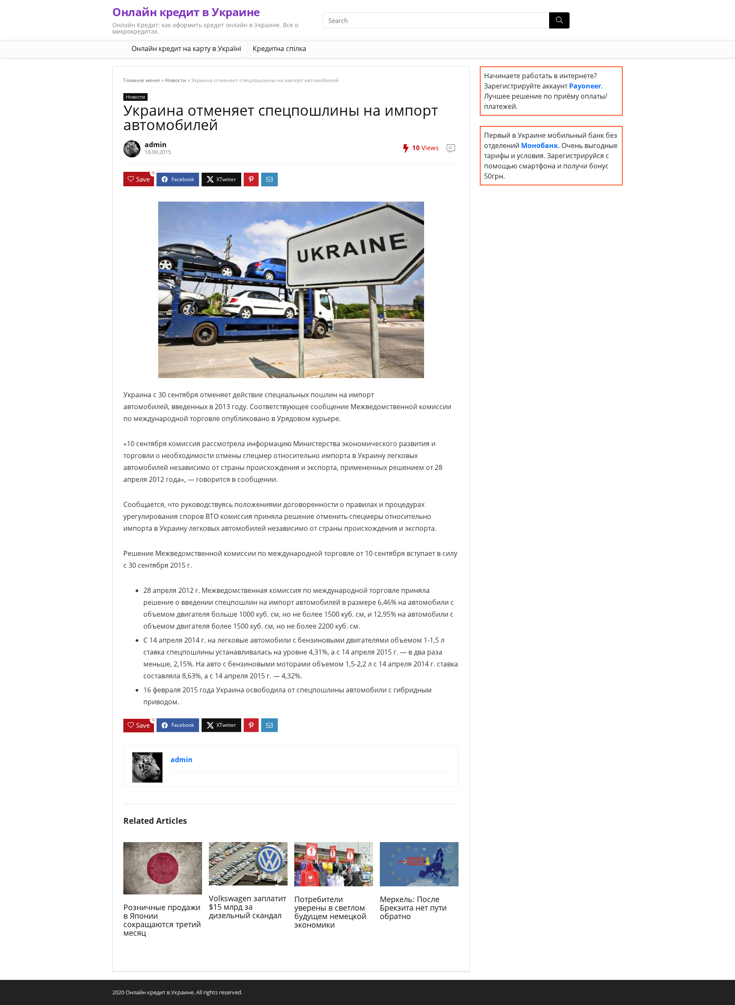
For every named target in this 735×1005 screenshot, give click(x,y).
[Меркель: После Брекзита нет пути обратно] (419, 863)
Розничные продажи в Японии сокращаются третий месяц (162, 920)
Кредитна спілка (279, 48)
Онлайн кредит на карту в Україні (186, 48)
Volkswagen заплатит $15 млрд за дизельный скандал (247, 906)
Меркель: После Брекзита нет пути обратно (413, 907)
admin (156, 144)
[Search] (559, 20)
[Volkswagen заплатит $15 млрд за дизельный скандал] (248, 863)
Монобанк (539, 145)
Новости (175, 80)
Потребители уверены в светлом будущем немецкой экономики (330, 912)
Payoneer (585, 86)
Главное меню (141, 80)
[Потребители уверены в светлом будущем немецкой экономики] (333, 863)
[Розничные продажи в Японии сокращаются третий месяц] (162, 867)
